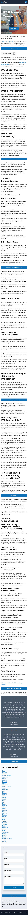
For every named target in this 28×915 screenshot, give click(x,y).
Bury (3, 818)
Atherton (4, 829)
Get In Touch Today (14, 48)
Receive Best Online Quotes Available (14, 267)
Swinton (4, 808)
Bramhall (4, 792)
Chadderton (5, 789)
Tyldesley (4, 824)
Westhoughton (5, 832)
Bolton (3, 825)
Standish (4, 841)
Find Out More (14, 495)
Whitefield (4, 805)
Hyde (2, 682)
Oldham (4, 788)
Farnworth (4, 822)
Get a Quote (13, 28)
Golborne (4, 835)
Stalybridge (3, 684)
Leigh (3, 830)
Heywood (4, 810)
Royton (4, 796)
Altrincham (4, 813)
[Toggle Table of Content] (13, 53)
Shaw (3, 800)
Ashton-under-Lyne (18, 682)
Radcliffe (4, 816)
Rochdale (4, 814)
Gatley (3, 791)
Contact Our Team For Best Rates (14, 159)
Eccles (3, 803)
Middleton (4, 794)
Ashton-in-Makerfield (7, 838)
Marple (4, 783)
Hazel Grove (5, 785)
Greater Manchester (6, 786)
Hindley (4, 833)
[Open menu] (26, 2)
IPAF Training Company (7, 41)
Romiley (4, 778)
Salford (4, 797)
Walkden (4, 821)
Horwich (4, 836)
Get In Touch (14, 895)
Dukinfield (6, 682)
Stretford (4, 799)
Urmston (4, 807)
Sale (3, 802)
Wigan (3, 840)
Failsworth (4, 781)
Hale (3, 811)
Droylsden (11, 682)
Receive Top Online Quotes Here (14, 399)
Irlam (3, 819)
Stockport (4, 780)
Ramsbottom (5, 827)
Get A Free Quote (14, 761)
